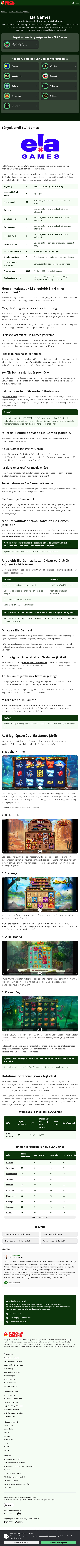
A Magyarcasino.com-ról (12, 1459)
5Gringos (55, 251)
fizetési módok (10, 396)
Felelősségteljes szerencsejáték (20, 1318)
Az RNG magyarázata (11, 1368)
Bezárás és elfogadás (58, 1543)
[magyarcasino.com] (9, 3)
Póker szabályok (9, 1376)
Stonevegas (11, 1196)
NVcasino (7, 1436)
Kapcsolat (7, 1470)
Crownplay (10, 1207)
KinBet (9, 1212)
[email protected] (14, 1283)
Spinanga (38, 251)
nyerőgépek (18, 454)
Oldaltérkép (7, 1488)
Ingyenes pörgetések (11, 1402)
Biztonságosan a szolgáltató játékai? (17, 1241)
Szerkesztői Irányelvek (11, 1480)
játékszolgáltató (21, 166)
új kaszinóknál (21, 324)
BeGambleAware (15, 1314)
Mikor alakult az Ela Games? (52, 1234)
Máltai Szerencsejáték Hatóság (48, 186)
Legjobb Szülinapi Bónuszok (13, 1406)
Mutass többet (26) (40, 1217)
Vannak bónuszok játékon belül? (54, 1241)
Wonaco (9, 1162)
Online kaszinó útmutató (12, 1358)
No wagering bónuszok (11, 1409)
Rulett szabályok (9, 1379)
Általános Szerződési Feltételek (14, 1463)
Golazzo (6, 1450)
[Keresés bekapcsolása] (73, 3)
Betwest (6, 1447)
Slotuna (9, 1184)
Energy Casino (8, 1425)
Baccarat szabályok (10, 1383)
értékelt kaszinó (34, 313)
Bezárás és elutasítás (21, 1543)
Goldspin (10, 1201)
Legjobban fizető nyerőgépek (13, 1413)
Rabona (46, 251)
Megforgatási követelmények (13, 1365)
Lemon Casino (9, 1429)
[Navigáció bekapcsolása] (77, 3)
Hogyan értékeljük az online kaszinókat (17, 1484)
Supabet (10, 1179)
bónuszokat (25, 381)
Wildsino (10, 1168)
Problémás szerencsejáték (18, 1322)
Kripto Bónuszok (9, 1416)
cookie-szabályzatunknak (47, 1536)
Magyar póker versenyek (12, 1372)
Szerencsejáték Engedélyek (13, 1361)
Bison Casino (8, 1440)
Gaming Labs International (34, 662)
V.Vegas (6, 1432)
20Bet (6, 1443)
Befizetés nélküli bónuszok (13, 1399)
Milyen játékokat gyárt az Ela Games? (17, 1234)
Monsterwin (11, 1173)
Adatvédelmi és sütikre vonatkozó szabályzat (19, 1466)
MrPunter (10, 1190)
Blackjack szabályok (10, 1386)
